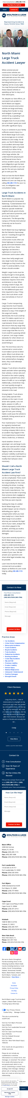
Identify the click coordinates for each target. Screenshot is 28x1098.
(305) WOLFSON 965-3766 (17, 857)
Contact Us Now (14, 587)
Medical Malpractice (12, 670)
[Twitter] (8, 949)
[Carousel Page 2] (10, 733)
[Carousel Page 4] (18, 733)
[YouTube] (20, 949)
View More (14, 739)
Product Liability (11, 665)
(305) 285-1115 (13, 852)
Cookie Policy (8, 1012)
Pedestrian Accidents (12, 654)
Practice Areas (8, 637)
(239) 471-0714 (13, 909)
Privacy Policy (14, 988)
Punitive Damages (11, 674)
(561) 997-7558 (12, 940)
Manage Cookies (19, 1012)
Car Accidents (10, 641)
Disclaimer (14, 985)
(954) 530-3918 (13, 873)
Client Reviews (14, 687)
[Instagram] (16, 952)
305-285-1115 (12, 183)
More (23, 9)
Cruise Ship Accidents (12, 659)
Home (5, 9)
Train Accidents (10, 652)
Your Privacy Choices (13, 1010)
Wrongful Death (10, 676)
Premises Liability (11, 663)
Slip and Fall (9, 661)
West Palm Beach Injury (16, 1040)
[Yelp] (12, 952)
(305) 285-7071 (13, 927)
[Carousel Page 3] (14, 733)
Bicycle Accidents (11, 650)
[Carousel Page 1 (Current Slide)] (6, 733)
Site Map (14, 991)
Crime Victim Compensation (15, 643)
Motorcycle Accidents (12, 645)
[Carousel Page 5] (22, 733)
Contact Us (14, 9)
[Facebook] (4, 949)
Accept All (10, 1089)
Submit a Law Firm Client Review (14, 745)
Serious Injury (10, 667)
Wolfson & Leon (20, 1081)
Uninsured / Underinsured (14, 672)
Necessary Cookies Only (9, 1093)
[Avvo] (24, 949)
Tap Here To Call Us (14, 5)
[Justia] (16, 949)
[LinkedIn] (12, 949)
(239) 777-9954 (13, 891)
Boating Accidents (11, 656)
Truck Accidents (10, 647)
